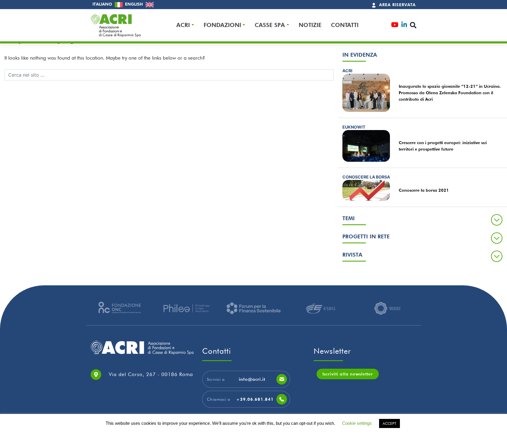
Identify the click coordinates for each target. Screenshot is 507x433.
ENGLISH (134, 4)
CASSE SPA (270, 25)
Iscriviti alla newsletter (347, 374)
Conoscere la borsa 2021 (424, 190)
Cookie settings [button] (357, 423)
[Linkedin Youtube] (404, 25)
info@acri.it (252, 379)
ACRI (183, 25)
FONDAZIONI (222, 25)
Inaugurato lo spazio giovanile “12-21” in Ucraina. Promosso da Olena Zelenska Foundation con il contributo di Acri (450, 93)
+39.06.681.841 (255, 399)
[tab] (422, 219)
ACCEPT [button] (389, 423)
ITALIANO (102, 4)
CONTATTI (345, 25)
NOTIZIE (310, 25)
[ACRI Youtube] (394, 25)
